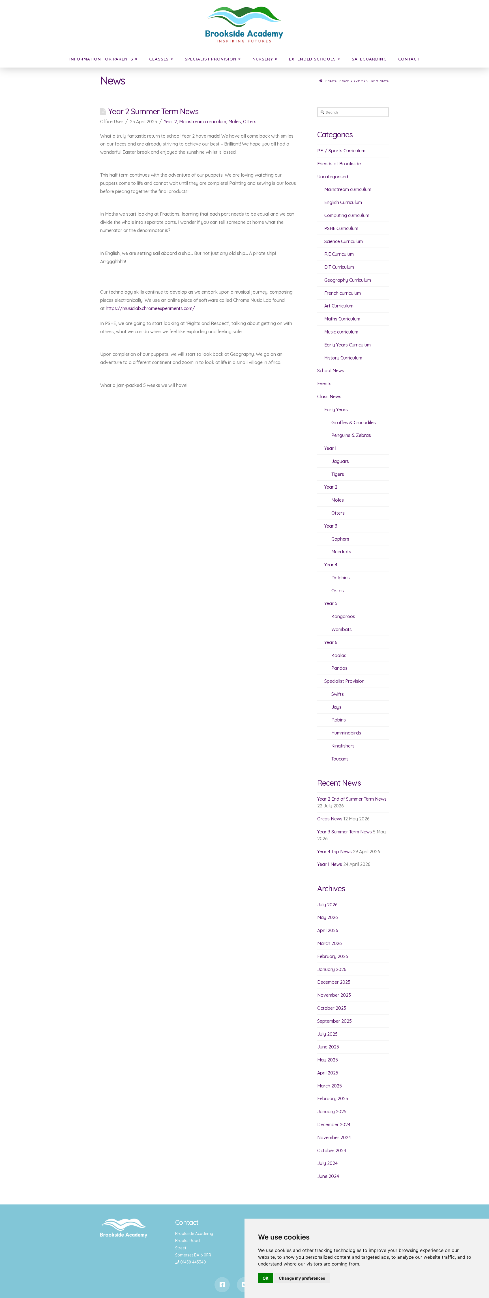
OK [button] (266, 1278)
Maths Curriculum (342, 319)
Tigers (337, 474)
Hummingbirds (346, 733)
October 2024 (331, 1150)
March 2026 (329, 943)
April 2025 (327, 1073)
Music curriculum (341, 332)
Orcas (337, 590)
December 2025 (333, 982)
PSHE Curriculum (341, 228)
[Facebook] (222, 1284)
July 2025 (327, 1034)
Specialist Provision (211, 59)
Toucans (340, 759)
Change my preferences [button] (302, 1278)
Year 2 (170, 121)
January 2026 (331, 969)
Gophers (340, 539)
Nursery (262, 59)
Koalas (338, 655)
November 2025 (334, 995)
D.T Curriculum (339, 267)
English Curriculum (343, 202)
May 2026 (327, 917)
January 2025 (331, 1111)
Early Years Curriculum (347, 345)
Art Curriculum (338, 306)
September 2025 (334, 1021)
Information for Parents (101, 59)
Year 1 (330, 448)
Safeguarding (369, 59)
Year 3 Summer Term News (344, 832)
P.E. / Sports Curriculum (341, 150)
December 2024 (333, 1124)
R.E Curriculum (339, 254)
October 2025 (331, 1008)
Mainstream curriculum (202, 121)
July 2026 (327, 904)
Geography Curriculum (347, 280)
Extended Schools (312, 59)
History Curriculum (343, 358)
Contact (409, 59)
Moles (234, 121)
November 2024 (334, 1137)
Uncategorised (332, 176)
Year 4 (330, 564)
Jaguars (340, 461)
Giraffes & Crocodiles (353, 422)
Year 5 (330, 603)
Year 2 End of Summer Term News (352, 799)
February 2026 (332, 956)
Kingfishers (343, 746)
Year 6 (330, 642)
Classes (159, 59)
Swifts (337, 694)
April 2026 (327, 930)
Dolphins (340, 577)
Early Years (336, 409)
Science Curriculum (343, 241)
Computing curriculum (346, 215)
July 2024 (327, 1163)
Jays (336, 707)
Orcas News (329, 819)
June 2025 (328, 1047)
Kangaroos (343, 616)
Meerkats (341, 551)
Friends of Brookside (339, 163)
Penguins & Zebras (351, 435)
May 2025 (327, 1060)
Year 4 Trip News (334, 851)
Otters (249, 121)
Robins (338, 720)
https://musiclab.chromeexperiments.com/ (150, 308)
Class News (329, 396)
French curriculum (342, 293)
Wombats (341, 629)
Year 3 (330, 526)
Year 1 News (329, 864)
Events (324, 383)
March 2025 (329, 1086)
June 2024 (328, 1176)
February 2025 (332, 1098)
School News (330, 370)
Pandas (339, 668)
